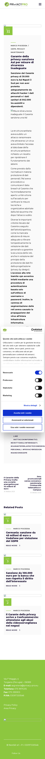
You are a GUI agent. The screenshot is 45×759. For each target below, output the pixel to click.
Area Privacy (10, 708)
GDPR (13, 49)
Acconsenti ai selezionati (22, 420)
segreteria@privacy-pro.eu (25, 685)
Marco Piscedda (19, 46)
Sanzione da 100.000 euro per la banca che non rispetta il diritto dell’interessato (20, 577)
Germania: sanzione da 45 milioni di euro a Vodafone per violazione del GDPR (22, 536)
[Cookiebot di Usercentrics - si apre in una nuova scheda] (31, 330)
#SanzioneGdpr (19, 453)
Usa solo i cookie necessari (22, 427)
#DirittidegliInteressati (24, 443)
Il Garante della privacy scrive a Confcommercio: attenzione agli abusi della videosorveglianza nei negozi (22, 620)
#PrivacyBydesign (32, 449)
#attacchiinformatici (25, 439)
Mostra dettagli (30, 405)
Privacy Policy (11, 705)
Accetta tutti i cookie (23, 413)
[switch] (38, 380)
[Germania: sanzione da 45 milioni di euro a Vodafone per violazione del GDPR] (22, 518)
